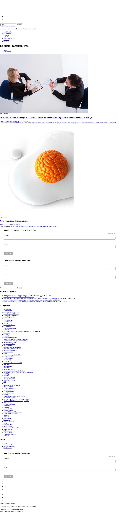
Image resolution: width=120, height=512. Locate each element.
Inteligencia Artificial (9, 369)
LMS (5, 382)
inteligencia (60, 122)
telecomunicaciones (9, 421)
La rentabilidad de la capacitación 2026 (14, 371)
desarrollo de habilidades (10, 337)
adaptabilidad (7, 309)
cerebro (22, 226)
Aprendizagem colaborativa (11, 314)
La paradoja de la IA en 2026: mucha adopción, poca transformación (22, 295)
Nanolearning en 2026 (10, 388)
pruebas (91, 122)
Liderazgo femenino (9, 377)
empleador (34, 122)
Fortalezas (47, 122)
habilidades (53, 122)
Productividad (7, 402)
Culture (6, 334)
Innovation (6, 367)
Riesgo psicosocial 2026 (10, 413)
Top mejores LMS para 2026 (12, 428)
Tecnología (7, 420)
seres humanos (53, 226)
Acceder (6, 443)
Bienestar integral (8, 320)
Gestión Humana (8, 358)
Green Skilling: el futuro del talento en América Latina (19, 297)
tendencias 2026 (8, 424)
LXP (5, 383)
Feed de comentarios (9, 446)
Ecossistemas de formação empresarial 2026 (16, 340)
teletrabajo (6, 423)
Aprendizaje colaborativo (10, 315)
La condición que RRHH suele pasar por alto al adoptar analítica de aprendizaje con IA (28, 300)
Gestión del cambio (9, 356)
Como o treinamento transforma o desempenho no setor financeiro (22, 331)
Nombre (6, 235)
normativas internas (9, 393)
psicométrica (97, 122)
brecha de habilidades (9, 325)
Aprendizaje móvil (9, 317)
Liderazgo (6, 375)
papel (73, 122)
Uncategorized (8, 432)
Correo (6, 244)
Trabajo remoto (8, 431)
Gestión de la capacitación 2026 (12, 355)
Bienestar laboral (8, 321)
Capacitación (7, 33)
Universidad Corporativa (10, 434)
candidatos (17, 122)
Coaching (6, 329)
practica (87, 122)
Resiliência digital (8, 410)
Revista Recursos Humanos (7, 26)
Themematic (7, 511)
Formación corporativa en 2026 (12, 348)
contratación (7, 333)
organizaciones (67, 122)
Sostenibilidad (7, 418)
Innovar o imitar (8, 366)
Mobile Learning (8, 386)
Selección (6, 40)
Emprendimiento (8, 345)
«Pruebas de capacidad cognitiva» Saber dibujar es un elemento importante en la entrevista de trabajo (46, 117)
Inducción (6, 364)
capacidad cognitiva (25, 122)
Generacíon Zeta (8, 352)
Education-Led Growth (10, 342)
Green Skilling (8, 361)
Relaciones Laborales (9, 38)
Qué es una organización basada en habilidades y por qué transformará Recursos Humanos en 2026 (31, 301)
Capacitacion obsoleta (10, 328)
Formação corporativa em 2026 (12, 347)
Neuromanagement (9, 391)
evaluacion (41, 122)
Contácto (6, 41)
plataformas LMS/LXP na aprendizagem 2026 (16, 401)
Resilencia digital (8, 409)
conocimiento (28, 226)
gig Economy (7, 359)
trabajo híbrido (8, 429)
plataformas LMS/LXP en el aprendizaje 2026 (16, 399)
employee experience (9, 344)
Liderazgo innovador (9, 380)
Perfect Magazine (18, 511)
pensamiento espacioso (10, 397)
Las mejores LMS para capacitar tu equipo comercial (18, 372)
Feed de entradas (8, 445)
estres (33, 226)
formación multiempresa (10, 350)
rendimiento (7, 405)
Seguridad (6, 415)
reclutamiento (112, 122)
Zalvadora (6, 435)
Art (4, 318)
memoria (38, 226)
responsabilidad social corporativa (13, 412)
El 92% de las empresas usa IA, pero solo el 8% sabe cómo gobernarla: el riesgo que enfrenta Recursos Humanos (35, 298)
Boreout (6, 323)
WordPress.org (8, 448)
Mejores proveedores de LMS (12, 385)
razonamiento (105, 122)
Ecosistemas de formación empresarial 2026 (16, 339)
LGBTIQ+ (7, 374)
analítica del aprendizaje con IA (12, 312)
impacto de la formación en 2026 (13, 363)
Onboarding (7, 394)
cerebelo (17, 226)
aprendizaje (11, 226)
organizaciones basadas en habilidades (14, 396)
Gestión (6, 36)
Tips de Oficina (4, 113)
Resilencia (6, 407)
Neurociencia (7, 390)
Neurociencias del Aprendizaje (14, 221)
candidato (11, 122)
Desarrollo (6, 35)
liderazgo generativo (9, 378)
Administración (8, 32)
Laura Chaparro (23, 121)
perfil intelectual (79, 122)
